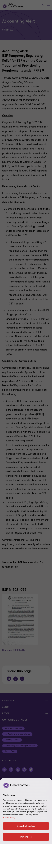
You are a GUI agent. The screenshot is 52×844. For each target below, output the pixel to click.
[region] (26, 811)
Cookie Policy (9, 817)
